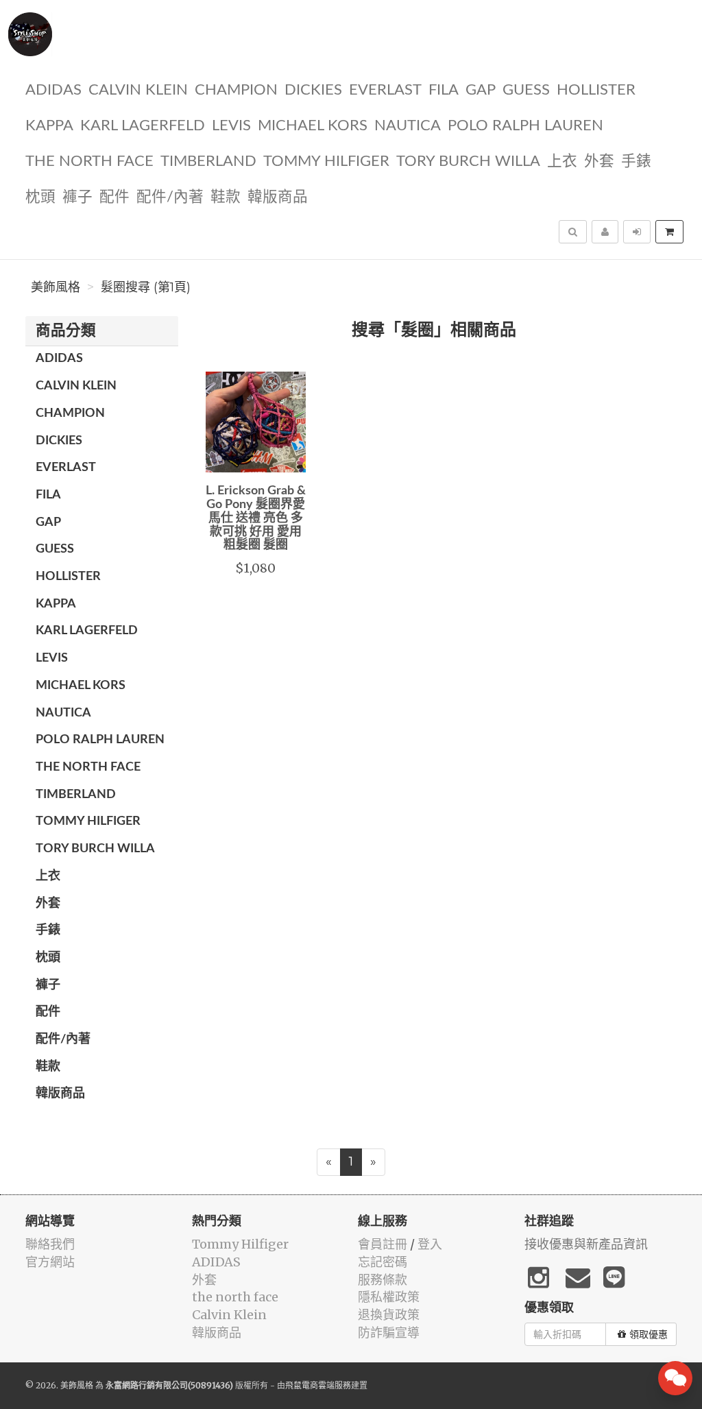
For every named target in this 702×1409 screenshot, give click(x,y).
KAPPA (49, 126)
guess (526, 90)
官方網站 (50, 1262)
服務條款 (382, 1280)
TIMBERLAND (208, 161)
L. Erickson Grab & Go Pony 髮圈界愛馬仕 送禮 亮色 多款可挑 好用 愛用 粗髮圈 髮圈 (256, 518)
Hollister (596, 90)
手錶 (636, 161)
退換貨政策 (389, 1315)
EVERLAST (385, 90)
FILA (443, 90)
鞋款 (225, 197)
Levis (231, 126)
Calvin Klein (138, 90)
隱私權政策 (389, 1297)
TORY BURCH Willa (468, 161)
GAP (480, 90)
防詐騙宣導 (389, 1332)
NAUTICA (407, 126)
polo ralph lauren (525, 126)
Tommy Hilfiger (326, 161)
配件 (114, 197)
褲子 (77, 197)
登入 (429, 1244)
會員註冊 (382, 1244)
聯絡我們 (50, 1244)
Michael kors (312, 126)
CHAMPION (236, 90)
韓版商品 (277, 197)
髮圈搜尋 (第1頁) (146, 287)
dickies (313, 90)
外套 (599, 161)
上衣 (562, 161)
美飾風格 (55, 287)
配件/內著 (170, 197)
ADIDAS (53, 90)
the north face (89, 161)
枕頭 (40, 197)
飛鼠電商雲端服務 (318, 1385)
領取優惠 (648, 1334)
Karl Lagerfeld (142, 126)
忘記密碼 (382, 1262)
